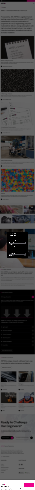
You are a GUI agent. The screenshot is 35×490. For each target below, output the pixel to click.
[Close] (26, 233)
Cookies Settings (28, 487)
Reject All (28, 485)
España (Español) (17, 251)
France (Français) (17, 253)
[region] (17, 485)
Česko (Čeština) (17, 246)
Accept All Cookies (28, 483)
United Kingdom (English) (17, 242)
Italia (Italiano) (17, 255)
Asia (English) (17, 244)
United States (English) (17, 240)
